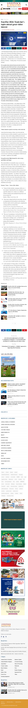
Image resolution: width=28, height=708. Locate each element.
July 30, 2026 (11, 296)
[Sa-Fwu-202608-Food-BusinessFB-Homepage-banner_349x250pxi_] (13, 558)
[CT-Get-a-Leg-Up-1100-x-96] (14, 8)
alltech (11, 472)
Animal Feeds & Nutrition (8, 422)
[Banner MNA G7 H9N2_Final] (13, 519)
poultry (3, 491)
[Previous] (13, 323)
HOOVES (22, 481)
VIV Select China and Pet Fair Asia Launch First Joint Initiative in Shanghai (17, 299)
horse (3, 483)
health (17, 481)
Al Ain (7, 472)
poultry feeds (8, 491)
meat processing (14, 486)
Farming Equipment (6, 443)
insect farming (19, 483)
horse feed (8, 483)
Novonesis (12, 488)
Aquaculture (4, 427)
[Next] (15, 323)
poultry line (15, 491)
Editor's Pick (4, 437)
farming (20, 479)
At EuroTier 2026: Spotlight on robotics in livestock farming (17, 316)
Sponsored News (5, 461)
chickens (7, 476)
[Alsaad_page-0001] (13, 606)
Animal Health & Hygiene (8, 424)
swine (21, 493)
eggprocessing (4, 479)
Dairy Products (5, 432)
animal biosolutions (5, 474)
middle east (21, 486)
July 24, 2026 (11, 301)
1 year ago (10, 406)
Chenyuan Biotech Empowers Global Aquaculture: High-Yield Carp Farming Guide (16, 684)
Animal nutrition (14, 474)
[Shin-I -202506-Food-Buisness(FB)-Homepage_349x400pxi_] (13, 582)
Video (2, 463)
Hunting (12, 483)
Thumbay (3, 495)
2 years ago (19, 29)
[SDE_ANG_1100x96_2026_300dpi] (14, 13)
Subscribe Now (18, 702)
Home (2, 19)
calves (3, 476)
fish (14, 481)
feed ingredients (8, 481)
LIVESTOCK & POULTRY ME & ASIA (10, 705)
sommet (16, 493)
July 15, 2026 (11, 307)
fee (24, 479)
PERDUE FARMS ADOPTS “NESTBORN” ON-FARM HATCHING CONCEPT (16, 384)
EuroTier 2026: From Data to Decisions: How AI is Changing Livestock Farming (17, 305)
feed (2, 481)
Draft (2, 435)
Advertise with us (10, 702)
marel (8, 486)
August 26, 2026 (11, 289)
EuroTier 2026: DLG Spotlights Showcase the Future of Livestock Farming (17, 287)
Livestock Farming (6, 448)
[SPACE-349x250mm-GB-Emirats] (13, 539)
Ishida (25, 483)
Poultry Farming (5, 458)
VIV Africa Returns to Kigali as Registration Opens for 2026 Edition (17, 310)
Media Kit (3, 453)
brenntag (20, 474)
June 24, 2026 (11, 318)
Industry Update (5, 445)
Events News (6, 19)
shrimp (12, 493)
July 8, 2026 (11, 313)
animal (16, 472)
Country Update (5, 429)
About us (2, 702)
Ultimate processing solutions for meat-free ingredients (16, 396)
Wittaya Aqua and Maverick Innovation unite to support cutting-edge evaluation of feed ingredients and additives (16, 403)
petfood (21, 488)
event (16, 479)
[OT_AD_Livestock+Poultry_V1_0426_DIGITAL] (13, 504)
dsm (22, 476)
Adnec (3, 472)
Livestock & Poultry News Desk (8, 29)
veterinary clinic (10, 495)
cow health (13, 476)
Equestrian (11, 479)
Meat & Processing (6, 450)
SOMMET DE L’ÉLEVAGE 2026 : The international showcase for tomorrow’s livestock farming (16, 293)
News (2, 456)
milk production (5, 488)
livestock (3, 486)
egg (25, 476)
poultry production (5, 493)
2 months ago (10, 393)
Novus (16, 488)
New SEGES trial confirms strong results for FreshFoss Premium (13, 651)
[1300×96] (14, 1)
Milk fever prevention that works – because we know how (12, 653)
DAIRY (18, 476)
